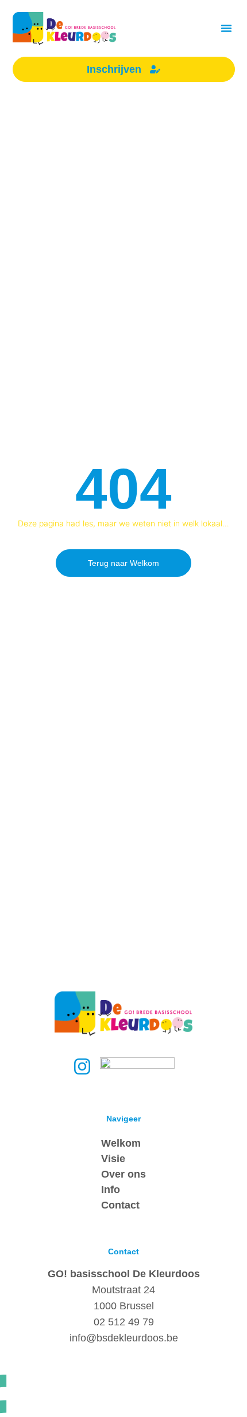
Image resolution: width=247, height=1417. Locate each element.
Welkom (121, 1143)
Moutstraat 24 (123, 1290)
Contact (120, 1205)
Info (110, 1189)
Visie (113, 1158)
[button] (226, 28)
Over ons (123, 1174)
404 (123, 488)
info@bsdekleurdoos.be (124, 1338)
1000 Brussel (124, 1306)
